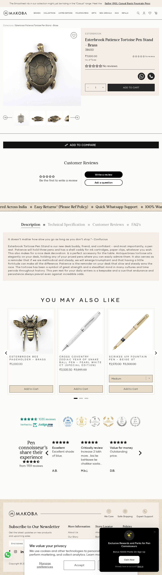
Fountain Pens (82, 13)
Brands (37, 13)
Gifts (94, 13)
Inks (117, 13)
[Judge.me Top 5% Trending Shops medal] (135, 422)
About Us (73, 532)
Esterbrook (93, 33)
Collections (49, 13)
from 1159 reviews (31, 466)
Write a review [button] (103, 174)
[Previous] (6, 67)
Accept (79, 565)
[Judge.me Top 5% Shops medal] (122, 422)
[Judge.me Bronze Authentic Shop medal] (108, 422)
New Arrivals (106, 13)
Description (30, 224)
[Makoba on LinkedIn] (22, 551)
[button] (139, 56)
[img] (31, 462)
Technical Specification (66, 224)
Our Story (73, 536)
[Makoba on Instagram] (15, 551)
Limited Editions (65, 13)
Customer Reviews (108, 224)
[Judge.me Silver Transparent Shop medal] (95, 422)
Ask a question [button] (104, 182)
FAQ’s (136, 224)
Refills (125, 13)
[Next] (77, 67)
